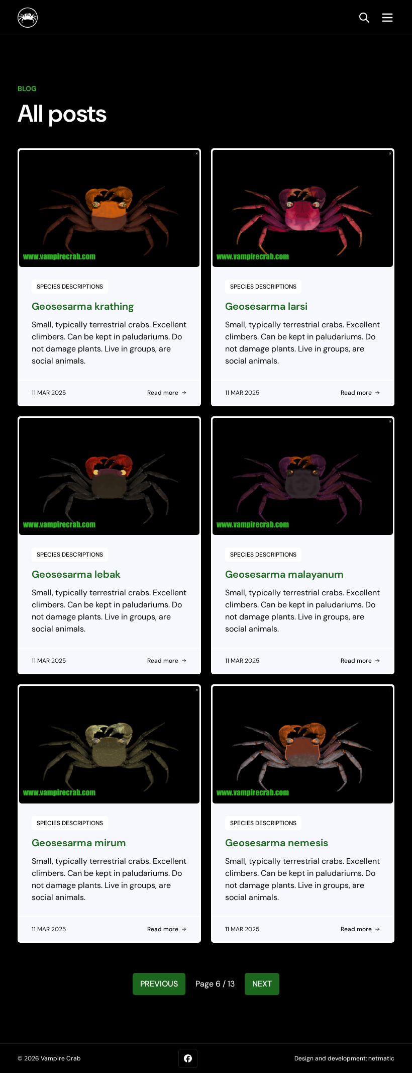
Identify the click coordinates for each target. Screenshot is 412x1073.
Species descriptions (70, 287)
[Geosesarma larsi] (303, 208)
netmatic (381, 1058)
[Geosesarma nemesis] (303, 744)
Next (262, 983)
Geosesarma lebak (76, 574)
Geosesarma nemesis (276, 842)
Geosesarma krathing (83, 306)
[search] (364, 18)
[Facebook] (187, 1058)
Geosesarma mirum (79, 842)
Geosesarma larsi (266, 306)
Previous (159, 983)
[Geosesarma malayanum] (303, 476)
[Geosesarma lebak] (109, 476)
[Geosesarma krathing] (109, 208)
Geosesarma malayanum (284, 574)
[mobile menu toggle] (384, 18)
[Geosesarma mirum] (109, 744)
